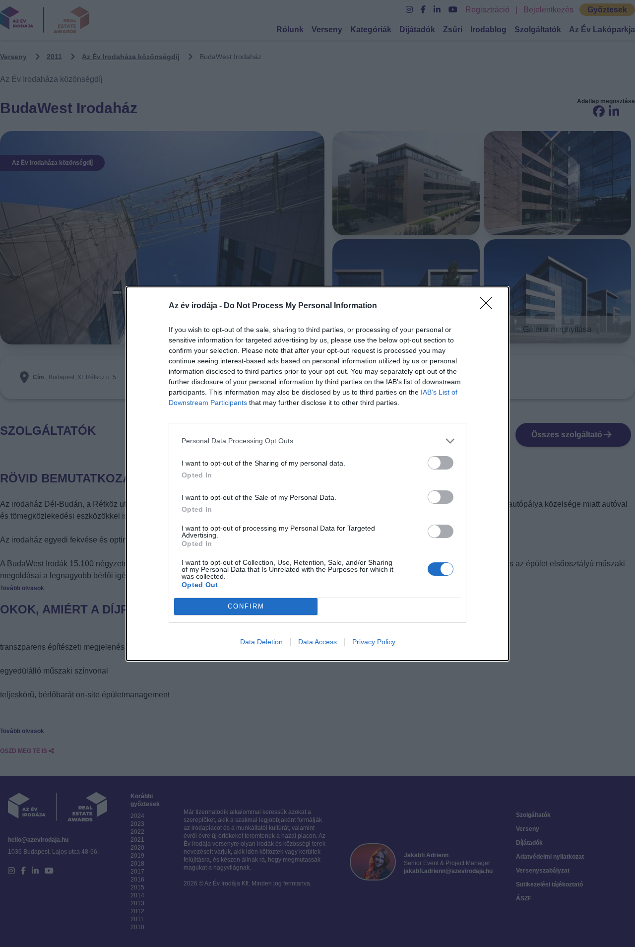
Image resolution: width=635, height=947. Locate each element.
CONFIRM (246, 606)
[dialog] (317, 474)
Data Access (317, 642)
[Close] (489, 306)
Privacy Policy (373, 642)
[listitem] (317, 441)
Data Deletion (261, 642)
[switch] (440, 463)
